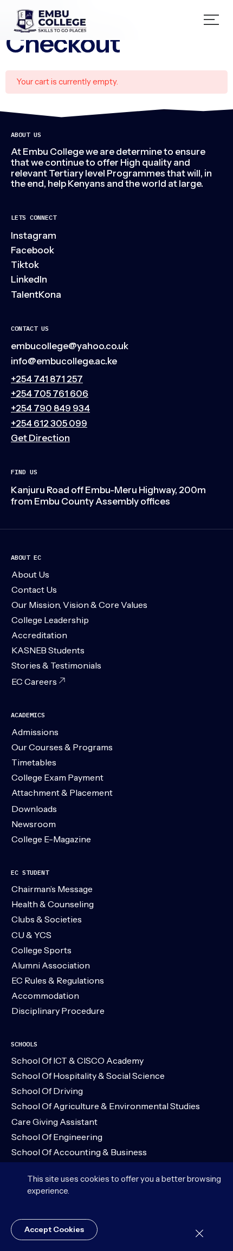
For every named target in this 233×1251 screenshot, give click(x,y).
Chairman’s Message (52, 888)
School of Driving (47, 1090)
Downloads (34, 808)
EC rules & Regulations (57, 980)
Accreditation (39, 635)
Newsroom (33, 823)
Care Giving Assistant (54, 1121)
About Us (30, 574)
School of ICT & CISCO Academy (77, 1060)
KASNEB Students (48, 650)
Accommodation (45, 995)
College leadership (50, 619)
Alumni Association (50, 965)
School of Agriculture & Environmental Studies (105, 1106)
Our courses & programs (62, 747)
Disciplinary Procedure (58, 1010)
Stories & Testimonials (56, 665)
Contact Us (34, 589)
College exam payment (57, 777)
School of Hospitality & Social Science (88, 1075)
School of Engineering (56, 1136)
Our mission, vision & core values (79, 604)
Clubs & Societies (46, 919)
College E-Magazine (51, 839)
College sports (41, 950)
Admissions (35, 731)
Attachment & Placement (62, 792)
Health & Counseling (52, 904)
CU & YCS (31, 934)
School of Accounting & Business (79, 1152)
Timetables (33, 762)
